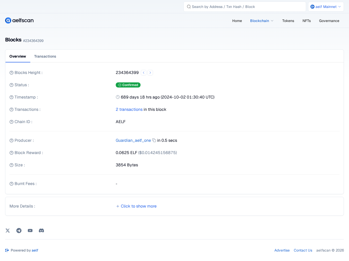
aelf (35, 250)
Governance (329, 20)
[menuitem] (237, 21)
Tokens (288, 20)
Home (237, 20)
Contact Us (303, 250)
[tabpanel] (174, 130)
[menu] (286, 21)
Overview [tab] (17, 56)
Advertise (282, 250)
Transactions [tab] (45, 56)
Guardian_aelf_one (133, 140)
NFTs (307, 20)
